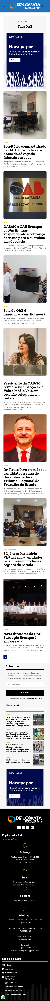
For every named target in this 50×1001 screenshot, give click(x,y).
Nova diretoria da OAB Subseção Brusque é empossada (22, 637)
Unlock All (25, 693)
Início (20, 21)
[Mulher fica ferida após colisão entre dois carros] (38, 759)
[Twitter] (27, 827)
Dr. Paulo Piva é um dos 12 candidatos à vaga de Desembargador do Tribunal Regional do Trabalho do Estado (25, 477)
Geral (5, 142)
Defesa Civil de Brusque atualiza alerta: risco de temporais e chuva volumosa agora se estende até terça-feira (18, 721)
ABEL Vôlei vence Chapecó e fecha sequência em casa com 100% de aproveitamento (18, 747)
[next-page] (20, 657)
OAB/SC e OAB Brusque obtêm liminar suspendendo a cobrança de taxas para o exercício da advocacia (24, 234)
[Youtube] (32, 827)
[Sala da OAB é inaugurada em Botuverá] (25, 279)
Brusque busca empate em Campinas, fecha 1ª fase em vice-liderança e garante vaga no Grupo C (18, 735)
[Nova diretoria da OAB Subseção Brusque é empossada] (25, 602)
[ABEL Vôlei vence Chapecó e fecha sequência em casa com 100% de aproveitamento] (38, 747)
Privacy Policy (35, 698)
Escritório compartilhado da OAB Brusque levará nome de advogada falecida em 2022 (24, 152)
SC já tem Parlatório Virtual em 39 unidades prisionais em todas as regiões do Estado (23, 559)
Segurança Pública (11, 550)
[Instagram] (23, 827)
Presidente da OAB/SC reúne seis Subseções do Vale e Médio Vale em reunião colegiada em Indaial (23, 390)
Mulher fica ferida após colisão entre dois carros (18, 761)
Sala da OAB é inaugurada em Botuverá (24, 312)
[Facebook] (19, 827)
